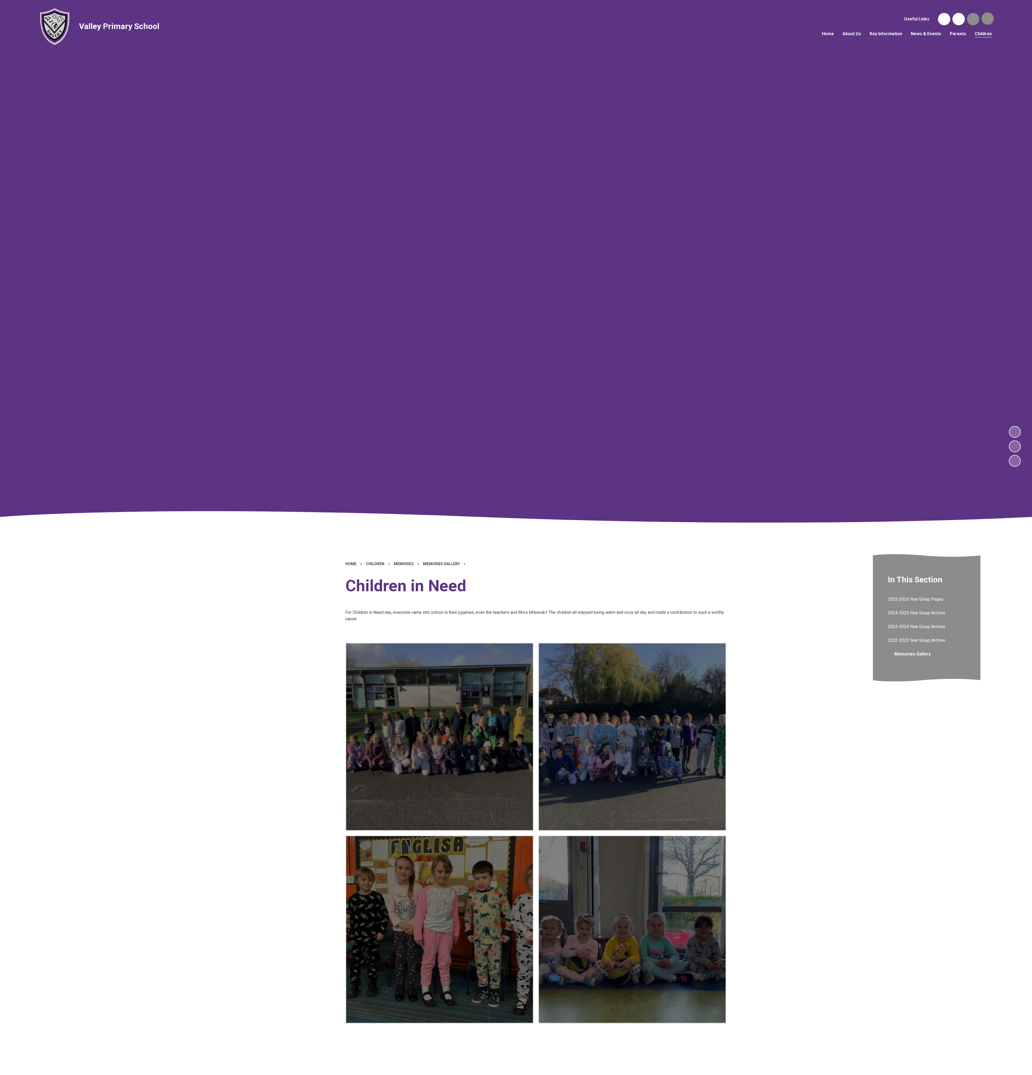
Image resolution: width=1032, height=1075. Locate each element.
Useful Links (916, 19)
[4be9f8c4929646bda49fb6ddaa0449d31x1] (439, 736)
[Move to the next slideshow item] (1015, 432)
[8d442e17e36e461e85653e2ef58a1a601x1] (439, 929)
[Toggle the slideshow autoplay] (1015, 461)
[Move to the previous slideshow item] (1015, 446)
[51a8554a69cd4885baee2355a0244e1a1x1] (632, 929)
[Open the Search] (973, 19)
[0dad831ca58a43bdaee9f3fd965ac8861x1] (632, 736)
